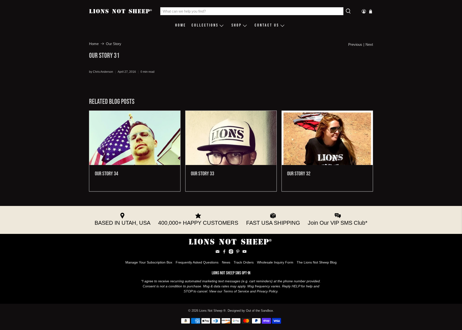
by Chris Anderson (101, 71)
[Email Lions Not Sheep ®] (217, 252)
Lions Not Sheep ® (212, 310)
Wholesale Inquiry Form (275, 262)
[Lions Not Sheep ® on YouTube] (244, 252)
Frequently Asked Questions (197, 262)
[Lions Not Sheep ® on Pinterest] (238, 252)
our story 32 (298, 173)
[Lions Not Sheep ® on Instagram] (231, 252)
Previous (355, 44)
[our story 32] (327, 138)
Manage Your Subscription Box (148, 262)
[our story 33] (231, 138)
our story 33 (202, 173)
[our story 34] (134, 138)
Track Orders (244, 262)
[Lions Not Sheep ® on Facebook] (224, 252)
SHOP (236, 25)
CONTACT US (267, 25)
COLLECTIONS (205, 25)
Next (369, 44)
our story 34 (106, 173)
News (226, 262)
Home (94, 44)
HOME (180, 25)
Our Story (113, 44)
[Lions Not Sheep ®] (121, 11)
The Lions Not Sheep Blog (317, 262)
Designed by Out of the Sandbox (250, 310)
